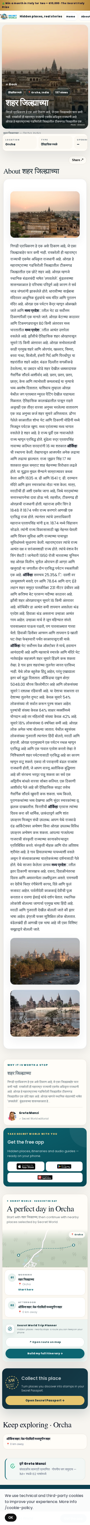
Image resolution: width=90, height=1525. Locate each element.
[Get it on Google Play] (64, 1166)
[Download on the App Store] (25, 1166)
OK (10, 1517)
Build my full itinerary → (45, 1353)
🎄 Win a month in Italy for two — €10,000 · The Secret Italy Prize (43, 5)
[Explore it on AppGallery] (45, 1177)
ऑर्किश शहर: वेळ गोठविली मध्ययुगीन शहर (40, 1307)
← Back (11, 84)
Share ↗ (77, 160)
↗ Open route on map (45, 1342)
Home (70, 16)
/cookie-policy (19, 1507)
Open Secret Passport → (45, 1400)
